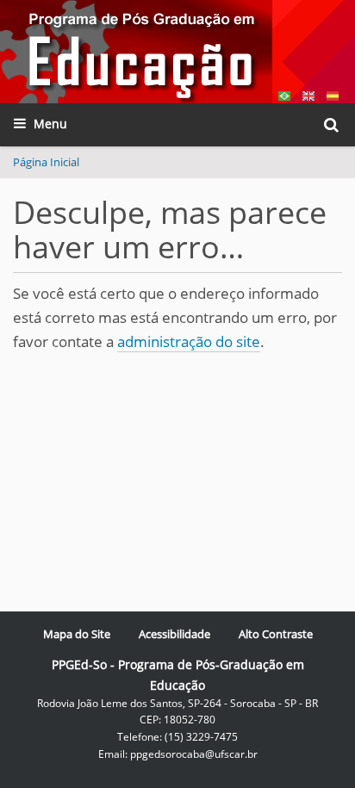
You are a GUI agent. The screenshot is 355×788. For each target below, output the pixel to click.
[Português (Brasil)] (136, 51)
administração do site (188, 341)
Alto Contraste (276, 634)
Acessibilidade (174, 634)
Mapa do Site (76, 634)
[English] (308, 94)
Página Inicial (46, 162)
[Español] (333, 94)
